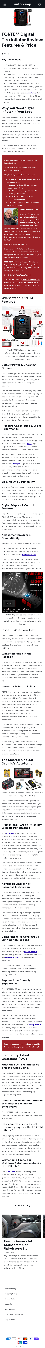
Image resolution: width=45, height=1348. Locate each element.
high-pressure (30, 951)
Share (6, 54)
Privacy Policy (10, 1289)
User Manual (10, 1309)
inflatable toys (12, 958)
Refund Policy (10, 1299)
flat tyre (16, 464)
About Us (8, 1304)
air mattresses (29, 554)
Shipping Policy (11, 1294)
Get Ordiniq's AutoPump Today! (17, 275)
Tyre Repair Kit (30, 282)
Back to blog (24, 1205)
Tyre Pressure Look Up (14, 1314)
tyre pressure (35, 1025)
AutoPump (31, 93)
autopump (25, 1347)
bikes (29, 443)
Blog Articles (10, 1319)
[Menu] (4, 4)
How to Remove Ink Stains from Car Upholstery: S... (18, 1244)
